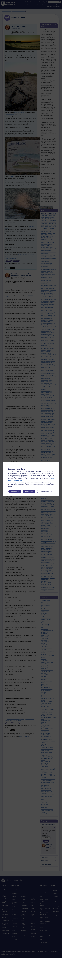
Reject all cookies (29, 491)
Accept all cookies (15, 491)
